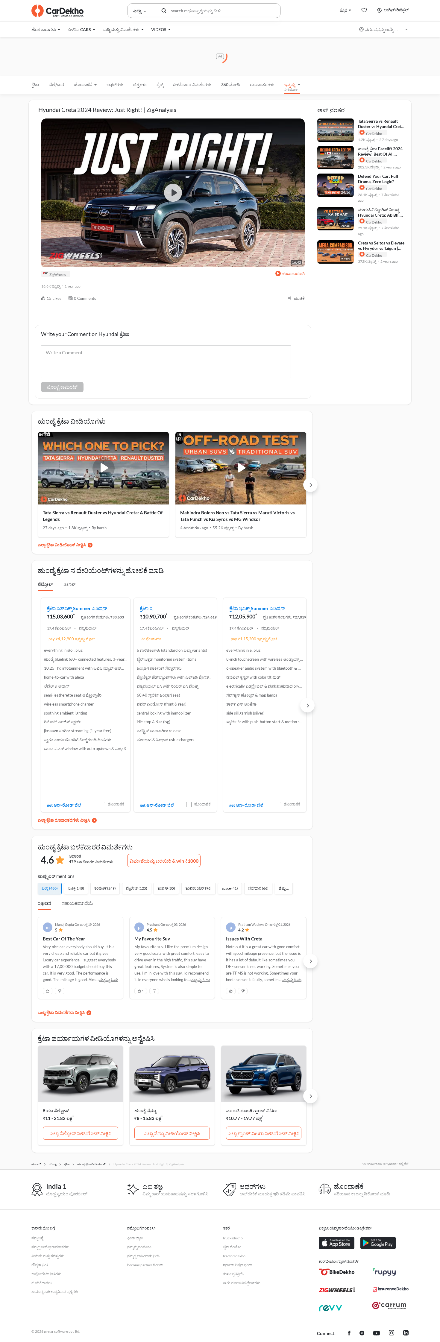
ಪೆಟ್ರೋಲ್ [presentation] (45, 584)
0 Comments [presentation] (85, 298)
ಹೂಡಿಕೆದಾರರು (41, 1283)
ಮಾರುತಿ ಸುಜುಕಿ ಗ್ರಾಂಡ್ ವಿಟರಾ (251, 1110)
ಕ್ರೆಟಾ (35, 84)
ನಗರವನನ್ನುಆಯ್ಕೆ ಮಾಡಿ (384, 29)
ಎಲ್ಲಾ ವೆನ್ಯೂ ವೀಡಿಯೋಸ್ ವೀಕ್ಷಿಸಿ (172, 1133)
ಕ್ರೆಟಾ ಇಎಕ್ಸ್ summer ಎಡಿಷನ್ (257, 608)
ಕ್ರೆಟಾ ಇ (146, 608)
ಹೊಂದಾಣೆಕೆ (116, 804)
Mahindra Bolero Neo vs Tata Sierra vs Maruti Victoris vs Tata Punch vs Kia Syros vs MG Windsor (237, 516)
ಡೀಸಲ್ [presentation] (69, 584)
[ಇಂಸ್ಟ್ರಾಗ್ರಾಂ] (391, 1333)
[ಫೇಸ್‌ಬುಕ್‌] (349, 1333)
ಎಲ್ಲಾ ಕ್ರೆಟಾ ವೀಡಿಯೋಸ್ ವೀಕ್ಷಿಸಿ (62, 544)
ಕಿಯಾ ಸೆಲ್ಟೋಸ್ (56, 1110)
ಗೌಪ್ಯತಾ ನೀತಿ (39, 1265)
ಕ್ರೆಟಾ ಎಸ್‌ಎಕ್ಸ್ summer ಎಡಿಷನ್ (77, 608)
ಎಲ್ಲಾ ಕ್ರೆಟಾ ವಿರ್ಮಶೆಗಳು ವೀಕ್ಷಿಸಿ (61, 1012)
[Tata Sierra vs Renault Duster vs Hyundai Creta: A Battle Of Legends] (103, 468)
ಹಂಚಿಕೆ (299, 298)
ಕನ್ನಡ (343, 9)
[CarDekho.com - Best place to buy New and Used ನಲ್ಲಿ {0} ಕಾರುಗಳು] (57, 10)
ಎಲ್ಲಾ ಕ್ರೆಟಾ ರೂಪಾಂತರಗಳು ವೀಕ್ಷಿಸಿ (64, 820)
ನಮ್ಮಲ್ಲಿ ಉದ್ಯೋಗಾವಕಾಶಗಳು (50, 1247)
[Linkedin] (406, 1333)
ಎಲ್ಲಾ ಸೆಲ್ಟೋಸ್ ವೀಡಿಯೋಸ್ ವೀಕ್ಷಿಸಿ (80, 1133)
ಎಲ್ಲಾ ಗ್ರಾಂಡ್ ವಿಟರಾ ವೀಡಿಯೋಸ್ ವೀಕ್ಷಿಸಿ (263, 1133)
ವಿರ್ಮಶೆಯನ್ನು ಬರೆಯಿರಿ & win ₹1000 (164, 861)
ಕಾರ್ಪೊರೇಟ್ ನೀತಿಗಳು (46, 1274)
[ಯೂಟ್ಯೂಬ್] (376, 1333)
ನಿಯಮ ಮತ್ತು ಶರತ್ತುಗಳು (47, 1256)
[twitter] (361, 1333)
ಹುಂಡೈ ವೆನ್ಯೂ (145, 1110)
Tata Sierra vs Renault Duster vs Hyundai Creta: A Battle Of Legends (103, 516)
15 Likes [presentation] (54, 298)
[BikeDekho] (337, 1272)
